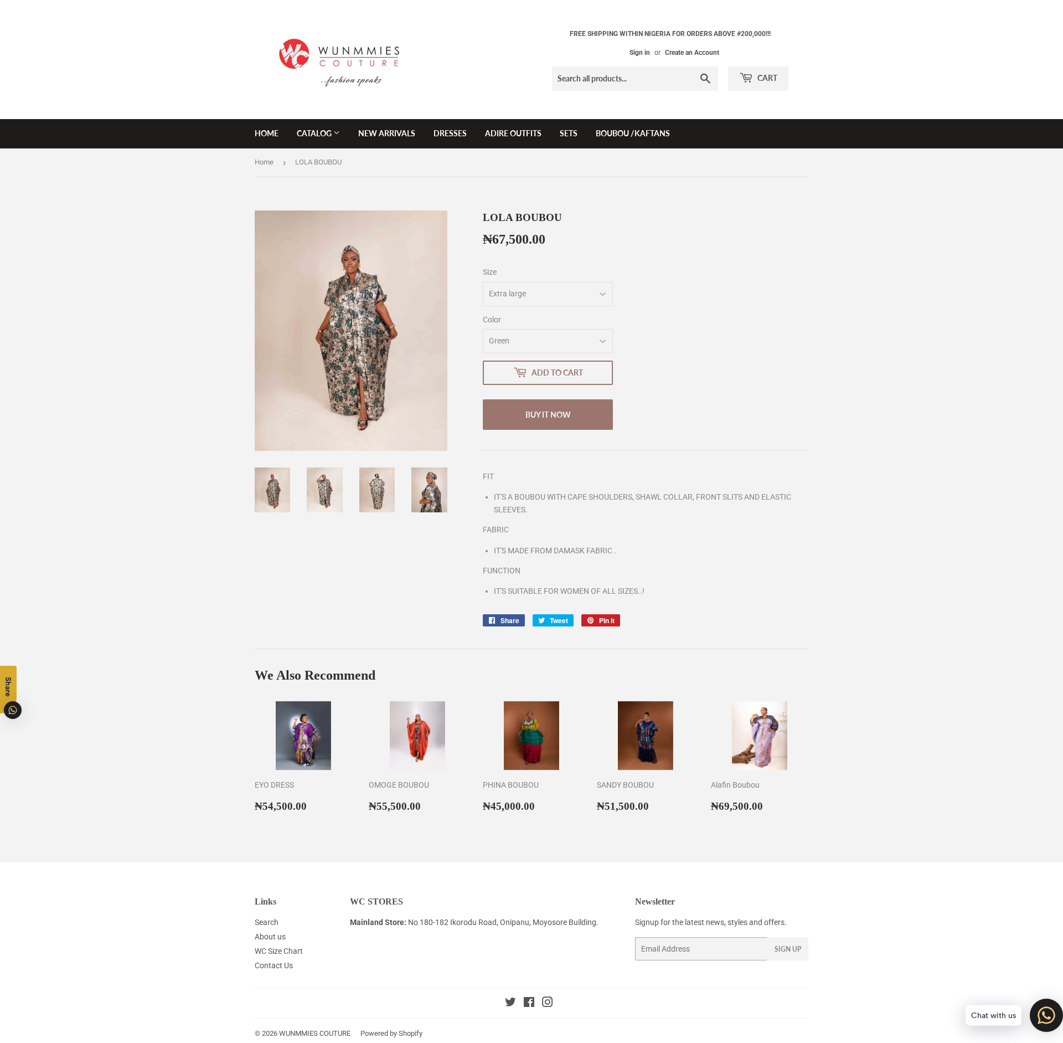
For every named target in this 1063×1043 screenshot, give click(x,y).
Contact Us (274, 965)
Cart (766, 78)
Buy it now (548, 414)
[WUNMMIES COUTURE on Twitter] (510, 1003)
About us (270, 936)
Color (492, 319)
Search (266, 922)
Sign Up (788, 949)
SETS (568, 133)
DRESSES (450, 133)
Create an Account (692, 52)
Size (490, 272)
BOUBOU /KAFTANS (633, 133)
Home (264, 162)
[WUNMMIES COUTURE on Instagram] (547, 1003)
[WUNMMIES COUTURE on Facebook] (529, 1003)
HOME (266, 133)
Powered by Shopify (391, 1033)
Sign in (639, 52)
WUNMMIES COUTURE (314, 1033)
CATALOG (315, 133)
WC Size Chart (279, 951)
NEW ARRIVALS (386, 133)
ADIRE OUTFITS (513, 133)
